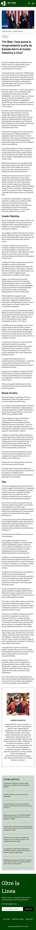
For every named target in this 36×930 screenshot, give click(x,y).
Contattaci (29, 919)
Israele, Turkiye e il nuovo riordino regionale (15, 795)
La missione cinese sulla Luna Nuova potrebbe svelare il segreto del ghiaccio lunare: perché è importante (17, 850)
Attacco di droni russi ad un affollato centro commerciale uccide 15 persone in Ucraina (17, 805)
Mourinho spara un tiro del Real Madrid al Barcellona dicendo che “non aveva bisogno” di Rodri (17, 817)
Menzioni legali (18, 919)
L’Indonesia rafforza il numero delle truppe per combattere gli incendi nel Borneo (16, 785)
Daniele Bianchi (18, 31)
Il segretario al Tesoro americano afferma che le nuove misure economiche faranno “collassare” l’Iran (17, 828)
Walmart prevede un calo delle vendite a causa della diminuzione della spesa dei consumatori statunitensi (17, 862)
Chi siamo (6, 919)
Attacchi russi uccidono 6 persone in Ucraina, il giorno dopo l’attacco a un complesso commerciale (16, 839)
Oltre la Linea (23, 926)
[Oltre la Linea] (9, 3)
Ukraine (5, 36)
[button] (29, 3)
